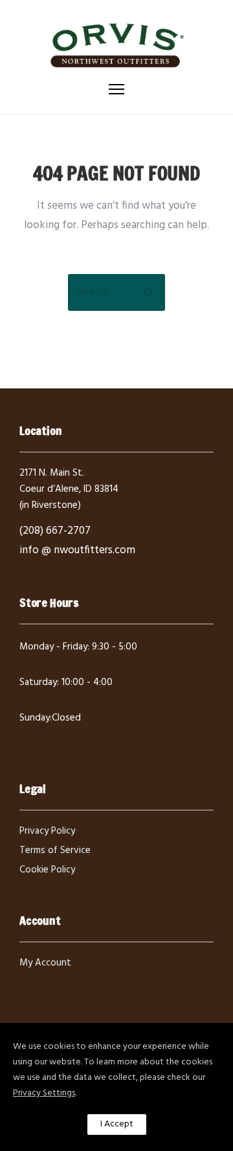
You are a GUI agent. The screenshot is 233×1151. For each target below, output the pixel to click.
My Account (45, 963)
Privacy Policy (47, 831)
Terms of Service (55, 850)
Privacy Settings (44, 1093)
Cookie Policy (47, 870)
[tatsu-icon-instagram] (46, 740)
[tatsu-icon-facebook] (25, 740)
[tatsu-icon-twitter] (68, 740)
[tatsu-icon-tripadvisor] (87, 740)
